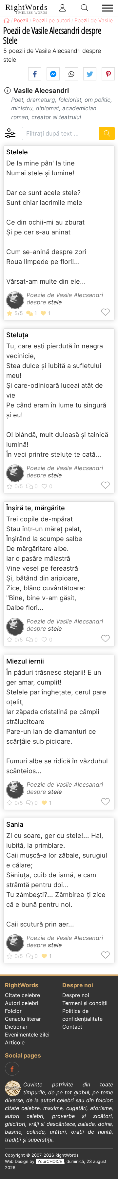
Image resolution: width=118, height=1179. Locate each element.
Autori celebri (21, 1003)
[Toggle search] (84, 8)
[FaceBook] (12, 1069)
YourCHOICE (49, 1161)
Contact (72, 1026)
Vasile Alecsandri (41, 91)
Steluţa (17, 335)
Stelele (17, 152)
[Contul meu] (62, 8)
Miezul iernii (25, 661)
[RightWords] (6, 20)
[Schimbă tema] (10, 133)
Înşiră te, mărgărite (35, 508)
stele (55, 302)
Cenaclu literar (23, 1018)
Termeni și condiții (85, 1003)
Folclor (13, 1011)
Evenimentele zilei (27, 1034)
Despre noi (75, 995)
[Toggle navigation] (105, 8)
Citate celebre (22, 995)
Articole (15, 1042)
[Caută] (107, 133)
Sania (14, 824)
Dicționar (16, 1026)
